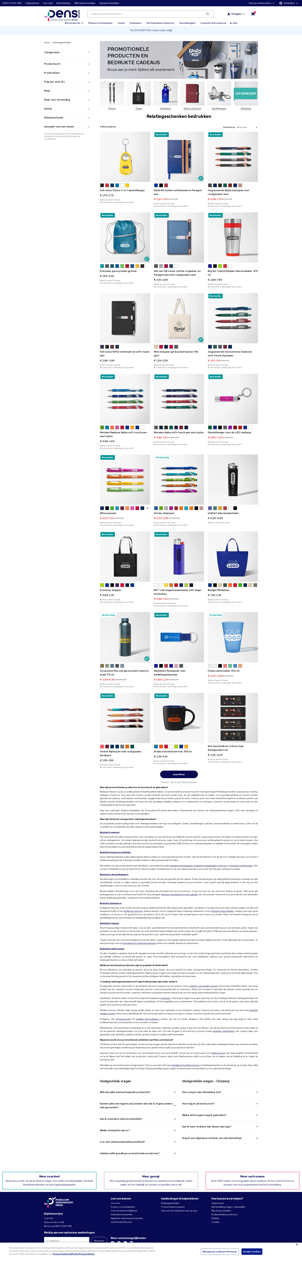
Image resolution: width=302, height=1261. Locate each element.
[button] (74, 21)
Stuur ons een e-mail (54, 1222)
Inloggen (236, 13)
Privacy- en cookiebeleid (123, 1206)
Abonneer (99, 1240)
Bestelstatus (63, 3)
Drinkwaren (136, 23)
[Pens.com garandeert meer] (58, 1202)
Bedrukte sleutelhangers (114, 874)
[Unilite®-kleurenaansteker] (233, 480)
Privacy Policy (60, 1254)
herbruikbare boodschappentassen (139, 943)
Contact (215, 1222)
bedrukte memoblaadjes (181, 865)
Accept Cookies (252, 1251)
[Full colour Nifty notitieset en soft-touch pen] (125, 318)
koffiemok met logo (133, 911)
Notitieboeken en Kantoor (160, 23)
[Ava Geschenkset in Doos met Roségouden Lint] (233, 718)
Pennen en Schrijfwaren (100, 23)
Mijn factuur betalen (84, 3)
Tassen (121, 23)
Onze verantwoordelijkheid (124, 1210)
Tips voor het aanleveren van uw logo (179, 1210)
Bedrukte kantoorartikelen (115, 852)
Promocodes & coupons (173, 1206)
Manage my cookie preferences (219, 1251)
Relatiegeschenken (170, 1203)
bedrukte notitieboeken (241, 865)
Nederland (289, 3)
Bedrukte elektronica (112, 948)
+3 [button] (147, 508)
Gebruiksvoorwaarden (121, 1214)
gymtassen (165, 998)
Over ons (115, 1203)
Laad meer (179, 774)
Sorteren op (229, 127)
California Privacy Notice (81, 1254)
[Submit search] (207, 13)
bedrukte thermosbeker (222, 911)
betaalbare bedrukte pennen (185, 1065)
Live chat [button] (48, 3)
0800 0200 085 (12, 3)
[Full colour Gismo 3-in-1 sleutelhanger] (125, 157)
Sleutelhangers (187, 23)
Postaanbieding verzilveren (224, 1214)
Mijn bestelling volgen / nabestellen (228, 1206)
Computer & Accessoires (213, 23)
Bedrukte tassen (109, 923)
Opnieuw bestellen (109, 3)
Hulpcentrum (32, 3)
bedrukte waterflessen (224, 1031)
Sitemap (215, 1218)
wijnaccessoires (123, 1019)
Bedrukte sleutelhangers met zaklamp (179, 894)
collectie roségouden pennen (203, 986)
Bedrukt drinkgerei (110, 903)
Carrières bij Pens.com (121, 1222)
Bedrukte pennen (110, 832)
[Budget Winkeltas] (233, 556)
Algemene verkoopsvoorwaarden (127, 1218)
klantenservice (218, 1053)
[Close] (297, 1244)
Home (47, 42)
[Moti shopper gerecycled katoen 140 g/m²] (179, 318)
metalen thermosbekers (147, 1019)
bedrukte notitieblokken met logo (210, 865)
